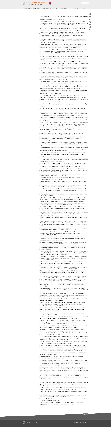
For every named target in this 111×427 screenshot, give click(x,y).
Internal (82, 8)
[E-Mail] (90, 27)
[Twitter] (90, 22)
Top (87, 414)
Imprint (52, 422)
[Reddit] (90, 19)
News (76, 8)
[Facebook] (90, 14)
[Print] (90, 30)
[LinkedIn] (90, 17)
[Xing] (90, 24)
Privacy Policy (57, 422)
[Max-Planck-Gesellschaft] (25, 422)
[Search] (88, 3)
